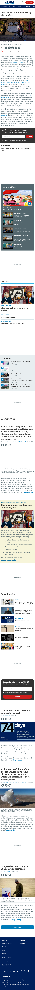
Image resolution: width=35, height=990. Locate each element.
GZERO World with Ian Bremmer (21, 236)
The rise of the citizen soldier (19, 374)
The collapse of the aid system (21, 246)
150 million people (17, 63)
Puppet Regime (7, 207)
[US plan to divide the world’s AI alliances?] (8, 222)
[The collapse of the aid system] (8, 245)
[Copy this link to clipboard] (16, 48)
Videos (13, 6)
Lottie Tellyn (15, 441)
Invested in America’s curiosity (12, 324)
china (7, 148)
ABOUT (4, 940)
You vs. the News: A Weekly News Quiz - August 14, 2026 (24, 603)
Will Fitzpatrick (22, 441)
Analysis (17, 626)
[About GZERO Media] (7, 637)
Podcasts (19, 6)
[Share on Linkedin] (12, 48)
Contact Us (22, 943)
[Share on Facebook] (6, 48)
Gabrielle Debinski (7, 44)
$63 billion (4, 115)
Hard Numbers (5, 315)
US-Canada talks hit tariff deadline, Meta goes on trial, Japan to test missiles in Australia (21, 386)
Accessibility (21, 980)
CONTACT (23, 940)
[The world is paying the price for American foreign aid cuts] (8, 215)
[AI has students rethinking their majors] (5, 363)
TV (9, 6)
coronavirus (27, 148)
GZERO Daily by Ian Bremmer (6, 965)
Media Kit (4, 947)
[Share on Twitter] (9, 48)
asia (2, 150)
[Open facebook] (21, 971)
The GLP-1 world (15, 368)
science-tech (14, 148)
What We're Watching (21, 608)
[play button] (17, 198)
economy (20, 148)
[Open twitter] (10, 971)
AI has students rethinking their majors (20, 362)
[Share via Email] (19, 48)
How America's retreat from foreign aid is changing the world (22, 240)
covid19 (3, 148)
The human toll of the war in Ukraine (22, 231)
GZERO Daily (5, 961)
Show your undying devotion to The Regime (16, 506)
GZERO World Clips (20, 213)
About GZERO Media (21, 637)
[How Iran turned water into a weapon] (7, 628)
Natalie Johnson (6, 441)
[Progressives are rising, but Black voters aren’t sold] (17, 887)
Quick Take (17, 221)
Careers (4, 953)
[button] (29, 2)
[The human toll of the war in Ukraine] (8, 230)
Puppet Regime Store (21, 502)
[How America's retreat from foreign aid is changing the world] (8, 238)
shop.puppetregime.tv (8, 560)
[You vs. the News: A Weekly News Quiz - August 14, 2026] (7, 602)
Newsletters (4, 6)
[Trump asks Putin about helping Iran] (7, 646)
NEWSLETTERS (7, 958)
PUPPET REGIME (27, 6)
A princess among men (22, 620)
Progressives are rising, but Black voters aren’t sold (15, 867)
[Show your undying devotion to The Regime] (17, 294)
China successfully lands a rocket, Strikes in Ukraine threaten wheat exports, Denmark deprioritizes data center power (15, 774)
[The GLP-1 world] (5, 369)
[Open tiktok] (28, 971)
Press (21, 947)
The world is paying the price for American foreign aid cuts (21, 216)
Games (17, 599)
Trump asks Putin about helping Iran (22, 647)
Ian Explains (18, 244)
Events (3, 950)
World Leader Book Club (12, 210)
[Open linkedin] (17, 971)
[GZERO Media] (13, 2)
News (2, 10)
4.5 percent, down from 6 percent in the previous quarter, (15, 82)
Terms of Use (23, 140)
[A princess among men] (7, 619)
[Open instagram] (25, 971)
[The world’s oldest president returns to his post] (17, 732)
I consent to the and (15, 140)
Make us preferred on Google (11, 51)
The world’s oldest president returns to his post (16, 711)
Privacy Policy (14, 140)
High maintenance (8, 317)
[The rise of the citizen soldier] (5, 374)
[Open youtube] (14, 971)
